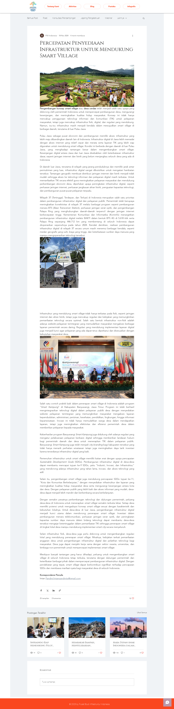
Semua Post (32, 18)
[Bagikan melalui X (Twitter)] (47, 590)
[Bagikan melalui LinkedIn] (53, 590)
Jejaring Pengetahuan (90, 18)
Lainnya (120, 18)
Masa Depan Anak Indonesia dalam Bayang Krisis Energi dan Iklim (125, 644)
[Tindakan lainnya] (132, 35)
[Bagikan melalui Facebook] (41, 590)
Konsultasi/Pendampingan (64, 18)
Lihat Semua (142, 612)
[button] (143, 18)
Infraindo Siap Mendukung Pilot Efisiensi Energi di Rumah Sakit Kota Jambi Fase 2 (44, 644)
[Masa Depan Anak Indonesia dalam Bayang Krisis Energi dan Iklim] (128, 627)
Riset (45, 18)
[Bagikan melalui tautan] (60, 590)
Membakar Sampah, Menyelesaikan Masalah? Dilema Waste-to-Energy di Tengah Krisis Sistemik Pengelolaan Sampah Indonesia (87, 644)
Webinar (108, 18)
